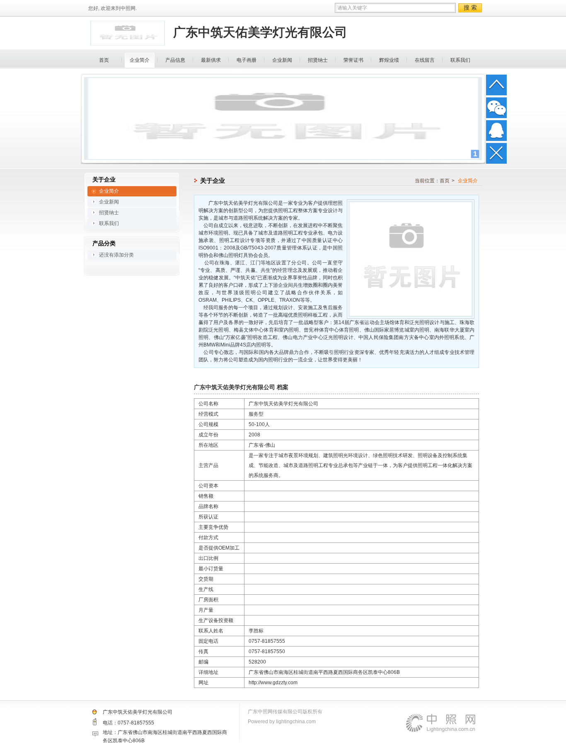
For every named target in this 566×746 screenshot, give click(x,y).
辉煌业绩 (389, 60)
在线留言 (425, 60)
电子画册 (246, 60)
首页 (104, 60)
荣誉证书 (353, 60)
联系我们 (460, 60)
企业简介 (140, 60)
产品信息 (175, 60)
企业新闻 (282, 60)
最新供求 (211, 60)
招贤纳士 (318, 60)
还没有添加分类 (116, 255)
